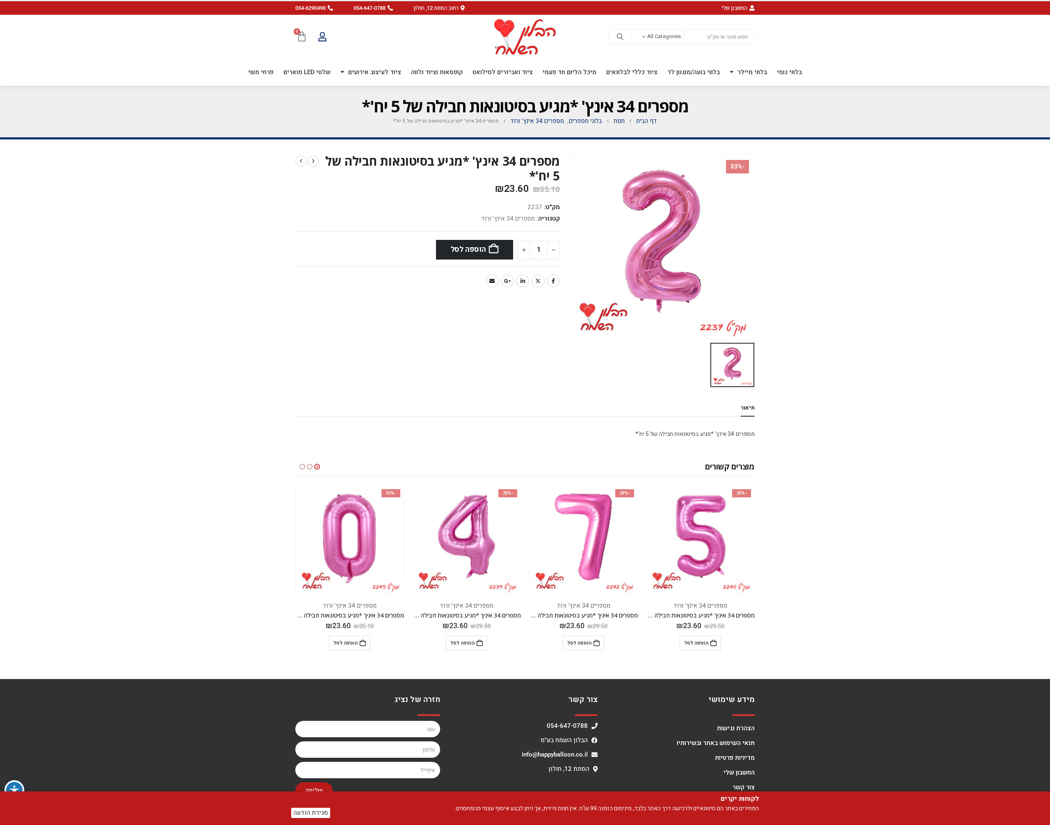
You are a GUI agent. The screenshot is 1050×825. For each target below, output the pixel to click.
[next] (301, 161)
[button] (439, 8)
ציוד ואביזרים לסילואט (502, 72)
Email (492, 280)
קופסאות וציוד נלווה (437, 72)
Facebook (553, 280)
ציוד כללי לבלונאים (631, 72)
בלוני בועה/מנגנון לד (693, 72)
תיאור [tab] (748, 408)
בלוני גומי (789, 72)
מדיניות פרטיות (735, 757)
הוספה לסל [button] (696, 643)
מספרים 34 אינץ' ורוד (508, 218)
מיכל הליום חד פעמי (569, 72)
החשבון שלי (739, 772)
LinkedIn (522, 280)
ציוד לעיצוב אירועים (374, 72)
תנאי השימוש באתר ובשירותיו (716, 743)
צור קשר (744, 787)
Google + (507, 280)
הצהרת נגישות (736, 728)
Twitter (538, 280)
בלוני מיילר (752, 72)
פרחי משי (261, 72)
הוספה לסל (468, 249)
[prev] (313, 161)
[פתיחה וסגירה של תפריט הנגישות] (14, 790)
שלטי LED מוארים (307, 72)
